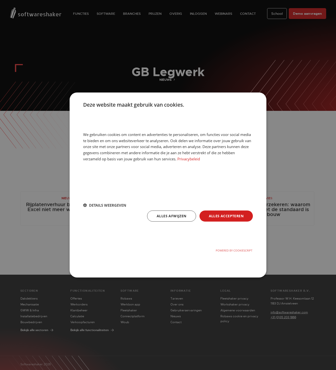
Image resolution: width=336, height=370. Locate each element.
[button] (104, 205)
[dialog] (168, 185)
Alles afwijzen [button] (171, 215)
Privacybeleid (188, 158)
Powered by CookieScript (234, 250)
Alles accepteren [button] (226, 215)
